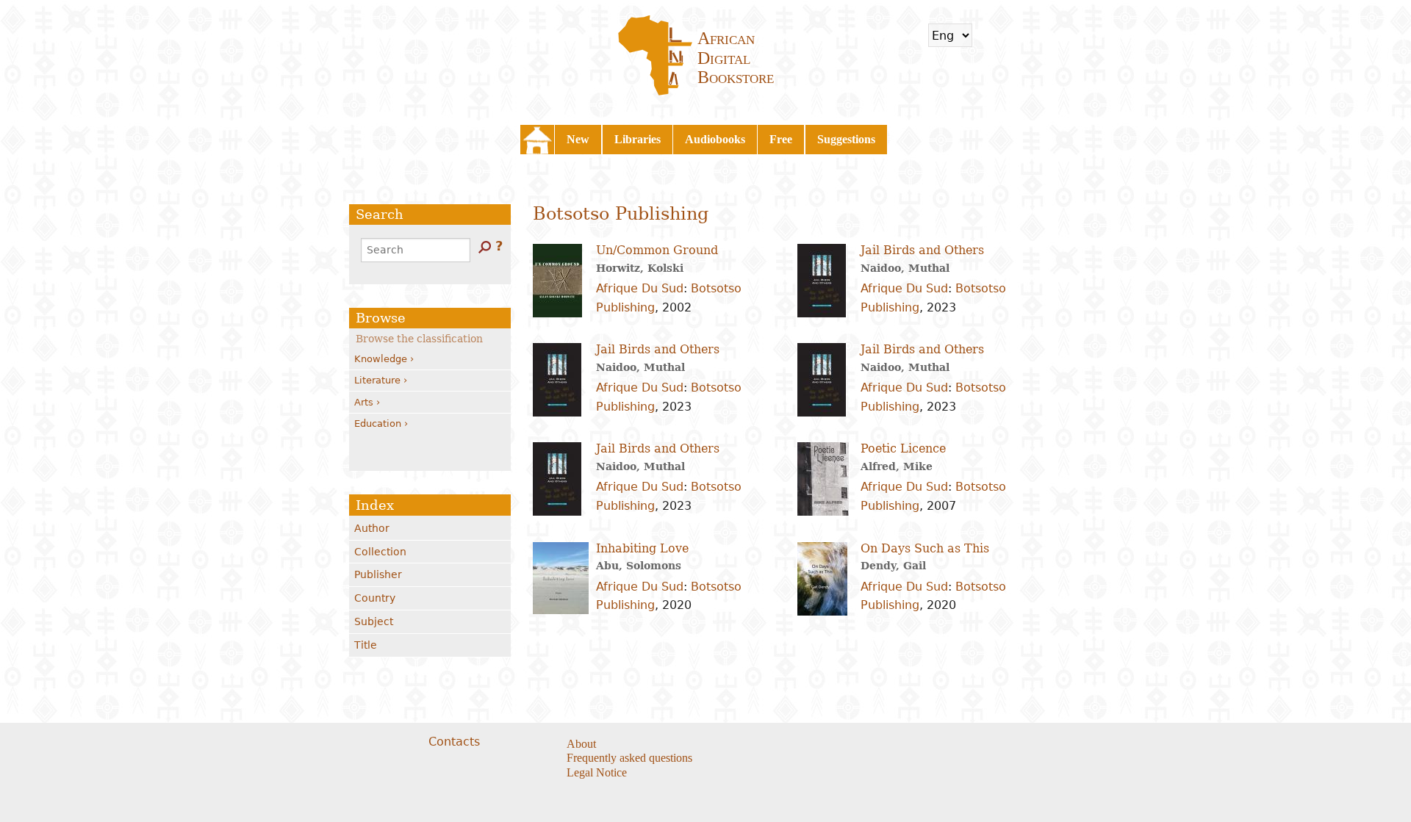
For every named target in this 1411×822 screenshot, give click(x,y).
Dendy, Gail (893, 566)
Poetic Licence (903, 448)
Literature (377, 380)
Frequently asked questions (629, 757)
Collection (380, 552)
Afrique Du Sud (639, 288)
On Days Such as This (925, 548)
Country (374, 598)
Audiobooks (715, 139)
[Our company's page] (817, 744)
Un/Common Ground (657, 250)
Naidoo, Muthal (905, 268)
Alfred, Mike (897, 466)
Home (537, 139)
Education (377, 423)
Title (365, 645)
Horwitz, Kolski (639, 268)
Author (371, 528)
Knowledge (380, 358)
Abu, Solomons (638, 566)
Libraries (637, 139)
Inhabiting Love (642, 548)
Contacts (454, 742)
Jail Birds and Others (922, 250)
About (581, 744)
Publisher (378, 574)
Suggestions (846, 139)
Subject (373, 621)
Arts (363, 402)
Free (780, 139)
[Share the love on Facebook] (780, 744)
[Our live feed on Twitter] (798, 744)
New (578, 139)
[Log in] (1032, 35)
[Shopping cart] (993, 35)
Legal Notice (597, 772)
